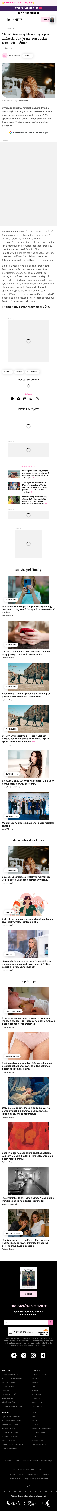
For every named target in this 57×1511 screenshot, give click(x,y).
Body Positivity (12, 1056)
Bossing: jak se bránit (9, 1448)
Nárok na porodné (8, 1382)
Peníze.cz (21, 1474)
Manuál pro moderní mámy (41, 1428)
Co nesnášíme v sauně (10, 1432)
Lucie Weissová (7, 829)
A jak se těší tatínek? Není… (12, 1417)
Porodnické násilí (13, 1011)
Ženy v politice (37, 1406)
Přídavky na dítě (8, 1386)
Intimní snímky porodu (10, 1424)
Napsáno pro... (12, 774)
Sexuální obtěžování (39, 1374)
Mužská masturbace (9, 1428)
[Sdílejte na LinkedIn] (24, 399)
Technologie (32, 372)
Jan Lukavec (6, 745)
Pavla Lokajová (28, 409)
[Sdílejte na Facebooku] (12, 399)
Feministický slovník (39, 1444)
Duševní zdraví (37, 1402)
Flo (16, 252)
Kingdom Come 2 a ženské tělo (13, 1444)
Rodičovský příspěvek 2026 (12, 1406)
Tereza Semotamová (9, 1204)
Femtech (9, 912)
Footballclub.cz (14, 1479)
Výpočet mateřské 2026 (10, 1402)
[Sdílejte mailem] (30, 399)
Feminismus (36, 1386)
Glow (10, 252)
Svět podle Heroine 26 (26, 8)
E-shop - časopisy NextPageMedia (35, 1479)
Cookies (8, 1461)
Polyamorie (36, 1398)
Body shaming (37, 1394)
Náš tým (35, 1420)
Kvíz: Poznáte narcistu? (10, 1440)
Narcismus (35, 1378)
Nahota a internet (13, 1233)
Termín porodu (7, 1398)
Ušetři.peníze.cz (33, 1474)
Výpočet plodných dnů (10, 1374)
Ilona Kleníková (7, 616)
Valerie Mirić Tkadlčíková (11, 787)
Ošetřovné (5, 1390)
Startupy (10, 954)
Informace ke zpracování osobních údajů (37, 1461)
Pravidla (17, 1461)
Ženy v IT (27, 56)
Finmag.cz (11, 1474)
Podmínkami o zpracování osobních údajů (36, 1343)
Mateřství (35, 1382)
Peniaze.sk (45, 1474)
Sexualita (35, 1390)
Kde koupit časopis (39, 1432)
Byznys (19, 372)
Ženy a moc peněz (27, 13)
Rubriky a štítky (37, 1440)
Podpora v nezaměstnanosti (12, 1378)
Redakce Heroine (8, 658)
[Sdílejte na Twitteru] (18, 399)
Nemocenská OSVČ (9, 1394)
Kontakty (35, 1424)
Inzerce (34, 1417)
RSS (28, 1465)
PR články (35, 1436)
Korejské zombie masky (10, 1436)
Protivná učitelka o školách (11, 1420)
